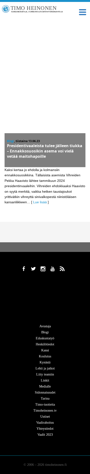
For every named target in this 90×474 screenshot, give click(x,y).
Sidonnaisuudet (45, 392)
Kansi (45, 350)
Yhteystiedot (45, 428)
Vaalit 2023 (45, 434)
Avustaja (45, 326)
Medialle (45, 386)
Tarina (45, 398)
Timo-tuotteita (45, 404)
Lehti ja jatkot (45, 368)
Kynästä (45, 362)
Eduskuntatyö (45, 338)
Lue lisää (40, 202)
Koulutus (45, 356)
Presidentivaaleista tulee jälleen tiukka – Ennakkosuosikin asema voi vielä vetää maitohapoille (44, 151)
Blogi (10, 141)
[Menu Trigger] (82, 11)
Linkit (45, 380)
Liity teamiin (45, 374)
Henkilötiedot (45, 344)
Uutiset (45, 416)
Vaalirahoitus (45, 422)
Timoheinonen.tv (45, 410)
